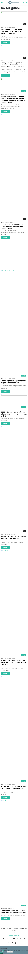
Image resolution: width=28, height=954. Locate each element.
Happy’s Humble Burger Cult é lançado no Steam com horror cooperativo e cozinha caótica (12, 65)
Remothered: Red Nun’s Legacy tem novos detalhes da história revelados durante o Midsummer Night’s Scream (13, 99)
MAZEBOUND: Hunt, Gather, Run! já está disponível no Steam (13, 537)
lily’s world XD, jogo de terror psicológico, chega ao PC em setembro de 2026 (11, 31)
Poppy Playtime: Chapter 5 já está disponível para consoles (13, 382)
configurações (10, 951)
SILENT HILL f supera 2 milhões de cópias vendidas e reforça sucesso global (14, 414)
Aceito (1, 953)
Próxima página (20, 922)
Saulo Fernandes (5, 27)
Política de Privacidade (18, 932)
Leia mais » (5, 42)
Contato (10, 932)
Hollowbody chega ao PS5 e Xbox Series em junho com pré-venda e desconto (13, 662)
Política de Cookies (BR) (14, 935)
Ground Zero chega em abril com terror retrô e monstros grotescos (13, 912)
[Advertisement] (14, 254)
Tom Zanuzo (4, 410)
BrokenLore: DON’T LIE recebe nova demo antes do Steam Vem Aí (13, 787)
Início (6, 932)
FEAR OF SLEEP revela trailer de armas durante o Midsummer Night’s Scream (12, 226)
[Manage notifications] (3, 951)
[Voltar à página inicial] (14, 2)
